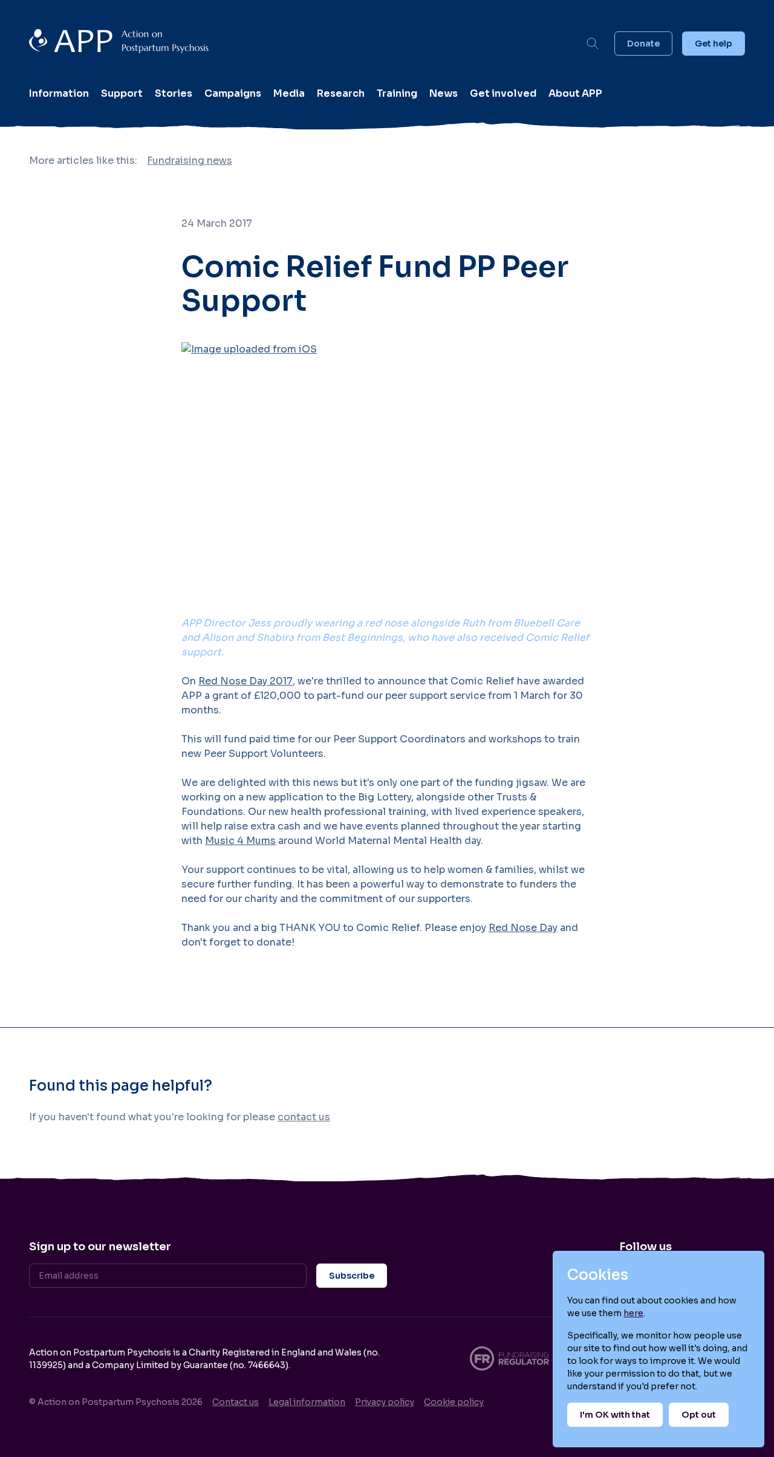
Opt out (698, 1414)
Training (397, 93)
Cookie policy (454, 1402)
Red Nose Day (523, 927)
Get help (713, 43)
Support (122, 93)
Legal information (306, 1402)
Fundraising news (189, 160)
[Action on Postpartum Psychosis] (300, 43)
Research (341, 93)
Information (59, 93)
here (633, 1313)
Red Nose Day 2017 (245, 681)
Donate (643, 43)
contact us (304, 1117)
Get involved (503, 93)
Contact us (235, 1402)
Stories (173, 93)
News (443, 93)
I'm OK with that (615, 1414)
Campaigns (232, 93)
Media (289, 93)
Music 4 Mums (240, 840)
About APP (575, 93)
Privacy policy (384, 1402)
